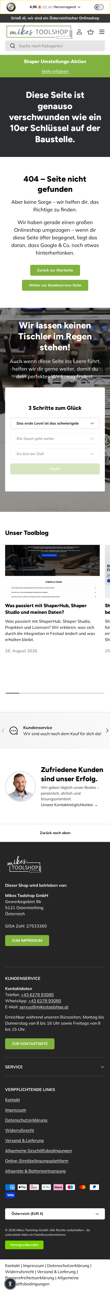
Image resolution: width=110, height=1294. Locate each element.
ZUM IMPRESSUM (27, 940)
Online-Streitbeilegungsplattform (36, 1160)
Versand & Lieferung (24, 1140)
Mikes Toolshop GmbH (32, 1230)
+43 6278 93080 (37, 994)
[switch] (99, 7)
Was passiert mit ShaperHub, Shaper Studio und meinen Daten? (46, 609)
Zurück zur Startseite (55, 270)
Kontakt (12, 1099)
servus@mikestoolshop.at (44, 1006)
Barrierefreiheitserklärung (29, 1277)
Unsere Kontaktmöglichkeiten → (69, 804)
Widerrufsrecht (19, 1130)
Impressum (15, 1109)
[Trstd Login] (102, 6)
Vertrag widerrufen (24, 1245)
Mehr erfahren (55, 71)
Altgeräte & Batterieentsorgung (35, 1170)
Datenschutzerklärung (26, 1120)
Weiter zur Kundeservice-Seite (55, 285)
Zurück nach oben (55, 833)
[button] (90, 31)
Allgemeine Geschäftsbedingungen (38, 1150)
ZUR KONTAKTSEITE (30, 1043)
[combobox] (55, 45)
